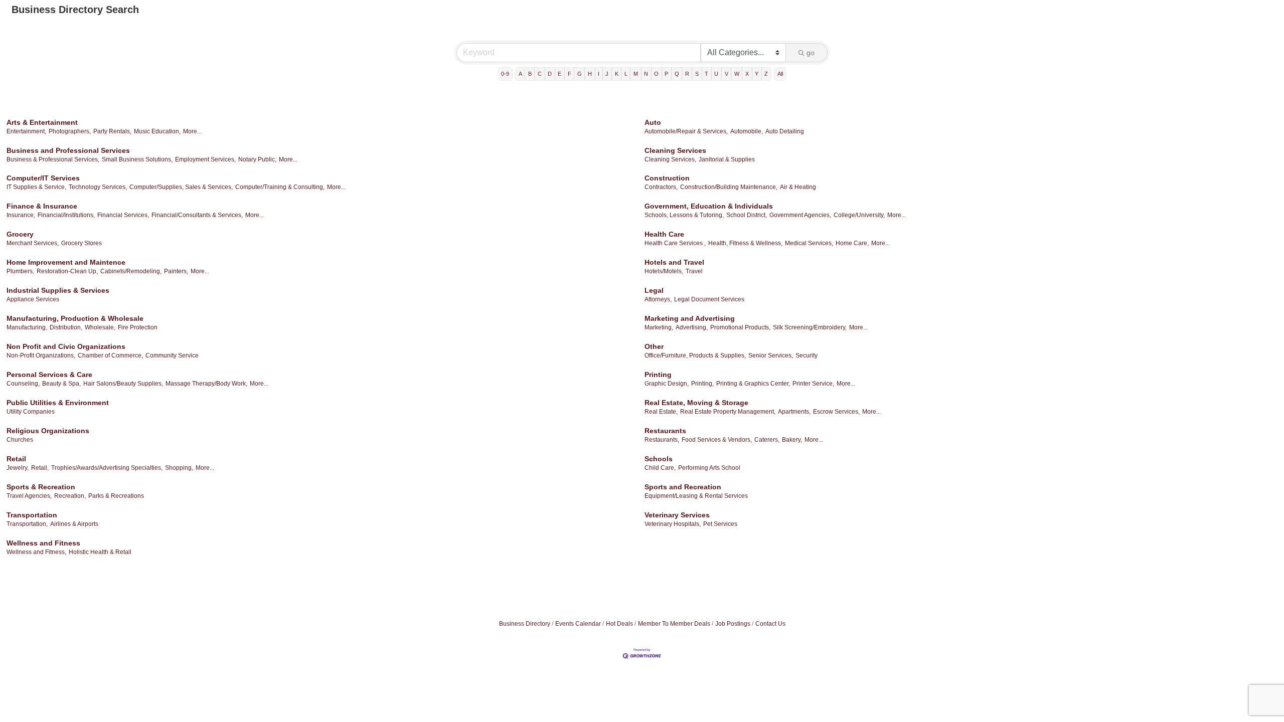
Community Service (172, 355)
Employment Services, (205, 159)
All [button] (780, 74)
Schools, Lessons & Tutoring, (684, 215)
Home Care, (852, 243)
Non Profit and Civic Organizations (66, 346)
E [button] (559, 74)
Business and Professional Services (68, 150)
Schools (659, 459)
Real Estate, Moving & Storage (696, 403)
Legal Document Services (709, 299)
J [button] (606, 74)
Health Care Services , (675, 243)
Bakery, (792, 439)
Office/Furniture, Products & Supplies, (695, 355)
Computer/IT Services (43, 178)
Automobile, (746, 131)
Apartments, (794, 411)
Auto (653, 122)
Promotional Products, (740, 327)
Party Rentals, (112, 131)
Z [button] (766, 74)
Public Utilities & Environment (58, 403)
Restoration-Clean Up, (67, 271)
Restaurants (665, 431)
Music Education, (157, 131)
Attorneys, (658, 299)
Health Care (664, 234)
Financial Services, (123, 215)
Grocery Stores (81, 243)
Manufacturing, (27, 327)
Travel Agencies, (29, 495)
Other (654, 346)
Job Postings (732, 623)
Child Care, (660, 467)
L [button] (625, 74)
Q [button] (677, 74)
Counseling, (23, 383)
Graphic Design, (667, 383)
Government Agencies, (800, 215)
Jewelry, (18, 467)
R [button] (687, 74)
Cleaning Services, (670, 159)
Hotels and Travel (674, 262)
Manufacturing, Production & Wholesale (75, 318)
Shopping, (179, 467)
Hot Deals (619, 623)
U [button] (716, 74)
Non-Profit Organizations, (41, 355)
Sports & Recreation (41, 487)
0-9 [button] (505, 74)
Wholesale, (100, 327)
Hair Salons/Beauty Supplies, (123, 383)
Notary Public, (257, 159)
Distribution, (66, 327)
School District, (746, 215)
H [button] (590, 74)
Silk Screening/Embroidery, (810, 327)
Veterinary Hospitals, (673, 523)
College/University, (859, 215)
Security (806, 355)
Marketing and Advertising (690, 318)
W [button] (736, 74)
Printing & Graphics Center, (753, 383)
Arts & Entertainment (42, 122)
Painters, (176, 271)
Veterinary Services (677, 515)
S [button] (697, 74)
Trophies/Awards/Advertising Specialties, (107, 467)
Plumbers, (20, 271)
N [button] (646, 74)
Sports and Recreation (683, 487)
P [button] (666, 74)
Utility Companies (31, 411)
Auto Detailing (784, 131)
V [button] (726, 74)
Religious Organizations (48, 431)
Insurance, (21, 215)
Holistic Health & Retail (100, 552)
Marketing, (659, 327)
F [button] (569, 74)
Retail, (40, 467)
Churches (20, 439)
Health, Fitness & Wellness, (745, 243)
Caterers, (766, 439)
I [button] (598, 74)
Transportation (32, 515)
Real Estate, (661, 411)
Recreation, (70, 495)
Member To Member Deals (674, 623)
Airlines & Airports (74, 523)
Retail (16, 459)
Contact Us (770, 623)
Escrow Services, (836, 411)
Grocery (20, 234)
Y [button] (756, 74)
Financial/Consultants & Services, (197, 215)
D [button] (550, 74)
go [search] (811, 53)
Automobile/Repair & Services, (686, 131)
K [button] (616, 74)
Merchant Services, (33, 243)
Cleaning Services (675, 150)
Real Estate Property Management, (727, 411)
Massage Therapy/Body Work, (206, 383)
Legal (654, 290)
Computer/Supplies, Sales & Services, (181, 187)
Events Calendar (578, 623)
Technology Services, (98, 187)
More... (192, 131)
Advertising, (692, 327)
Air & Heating (798, 187)
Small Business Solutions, (137, 159)
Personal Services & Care (49, 375)
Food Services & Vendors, (717, 439)
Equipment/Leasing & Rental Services (696, 495)
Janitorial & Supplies (727, 159)
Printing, (702, 383)
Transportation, (27, 523)
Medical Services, (809, 243)
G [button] (579, 74)
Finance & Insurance (42, 206)
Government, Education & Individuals (709, 206)
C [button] (540, 74)
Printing (658, 375)
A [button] (520, 74)
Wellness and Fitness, (36, 552)
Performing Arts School (709, 467)
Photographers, (70, 131)
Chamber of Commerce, (110, 355)
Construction (667, 178)
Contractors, (661, 187)
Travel (694, 271)
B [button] (530, 74)
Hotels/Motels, (664, 271)
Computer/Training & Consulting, (280, 187)
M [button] (635, 74)
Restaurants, (662, 439)
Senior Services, (770, 355)
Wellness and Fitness (43, 543)
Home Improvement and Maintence (66, 262)
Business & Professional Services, (53, 159)
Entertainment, (26, 131)
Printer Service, (813, 383)
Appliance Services (33, 299)
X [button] (747, 74)
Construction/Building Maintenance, (728, 187)
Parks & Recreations (116, 495)
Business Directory (524, 623)
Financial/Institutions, (66, 215)
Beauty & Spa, (61, 383)
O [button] (656, 74)
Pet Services (720, 523)
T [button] (706, 74)
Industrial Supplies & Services (58, 290)
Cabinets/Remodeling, (131, 271)
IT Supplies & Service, (36, 187)
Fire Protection (137, 327)
